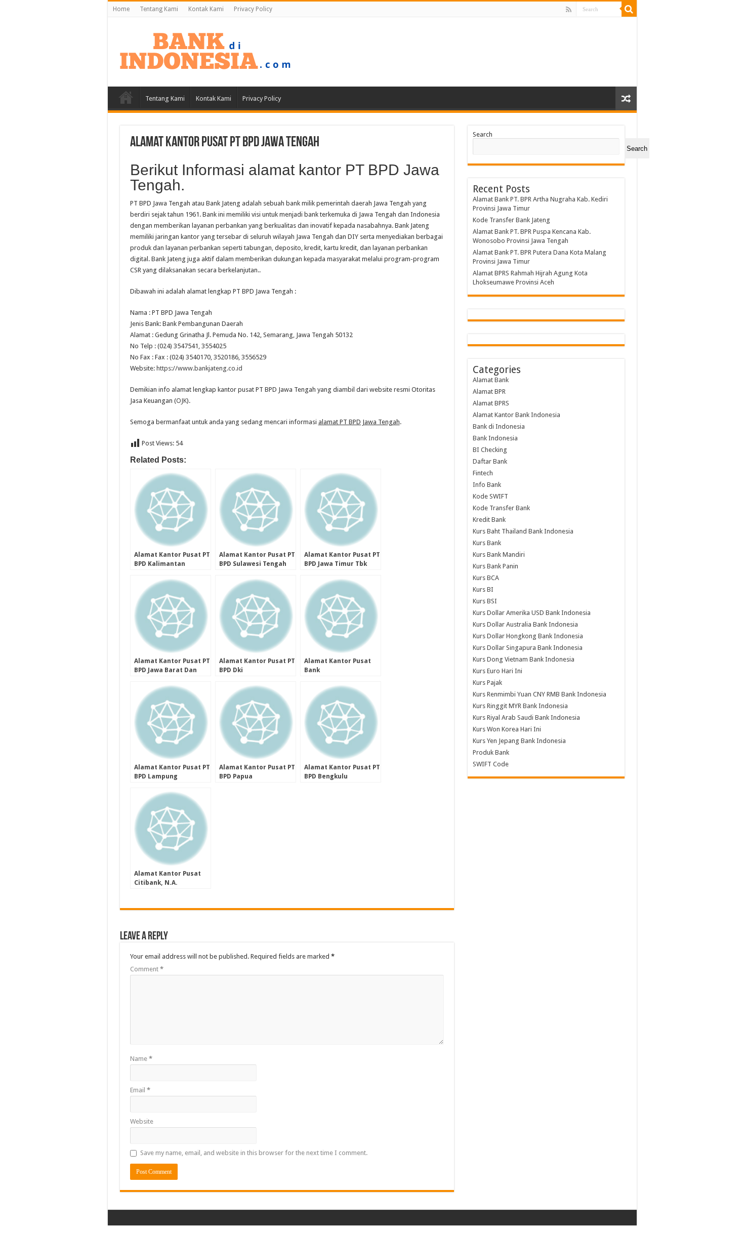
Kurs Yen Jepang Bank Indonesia (519, 741)
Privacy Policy (253, 9)
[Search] (629, 9)
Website (141, 1121)
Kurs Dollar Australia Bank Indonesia (525, 624)
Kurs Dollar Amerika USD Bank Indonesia (532, 612)
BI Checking (490, 450)
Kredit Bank (489, 519)
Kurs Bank (487, 543)
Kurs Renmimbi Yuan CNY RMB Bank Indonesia (539, 694)
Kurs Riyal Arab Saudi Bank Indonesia (526, 717)
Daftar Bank (490, 461)
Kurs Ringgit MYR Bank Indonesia (520, 706)
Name (141, 1058)
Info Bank (487, 484)
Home (121, 9)
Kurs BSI (485, 601)
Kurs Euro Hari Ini (497, 671)
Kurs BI (483, 589)
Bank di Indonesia (499, 426)
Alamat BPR (489, 391)
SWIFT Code (491, 764)
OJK (181, 400)
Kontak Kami (206, 9)
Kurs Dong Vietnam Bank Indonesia (523, 659)
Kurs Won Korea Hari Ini (507, 729)
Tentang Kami (159, 9)
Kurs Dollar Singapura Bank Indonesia (528, 647)
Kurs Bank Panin (495, 566)
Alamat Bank (491, 380)
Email (140, 1090)
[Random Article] (626, 98)
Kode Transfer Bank (501, 508)
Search (482, 134)
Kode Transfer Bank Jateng (511, 220)
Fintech (483, 473)
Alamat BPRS (491, 403)
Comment (146, 969)
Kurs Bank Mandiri (499, 554)
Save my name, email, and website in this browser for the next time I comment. (253, 1153)
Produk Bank (491, 752)
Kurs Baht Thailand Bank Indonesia (523, 531)
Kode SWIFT (490, 496)
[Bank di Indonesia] (205, 50)
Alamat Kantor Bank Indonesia (516, 415)
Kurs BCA (486, 578)
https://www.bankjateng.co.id (199, 368)
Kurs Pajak (487, 682)
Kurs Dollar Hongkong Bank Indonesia (528, 636)
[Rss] (568, 10)
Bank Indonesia (495, 438)
